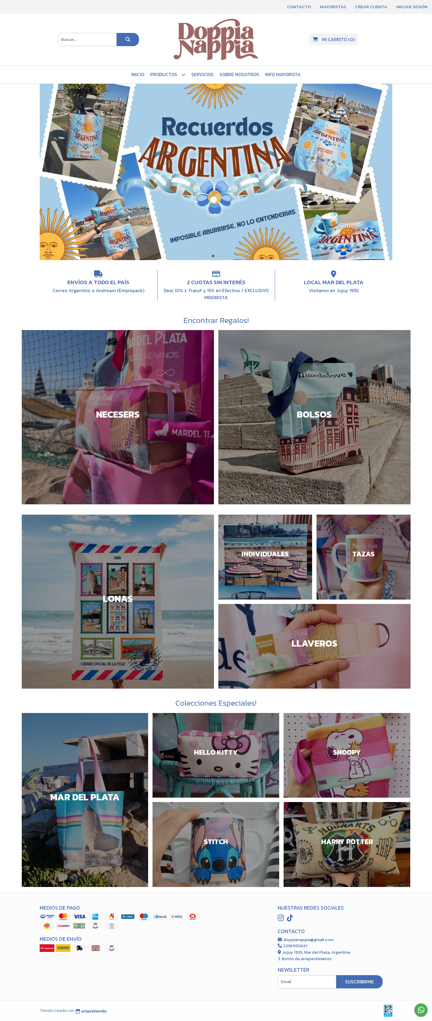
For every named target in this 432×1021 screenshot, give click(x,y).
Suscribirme (359, 981)
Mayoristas (333, 6)
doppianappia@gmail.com (308, 939)
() (338, 39)
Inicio (137, 74)
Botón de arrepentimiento (306, 958)
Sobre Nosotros (239, 74)
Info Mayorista (283, 74)
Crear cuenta (371, 6)
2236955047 (295, 946)
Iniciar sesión (412, 6)
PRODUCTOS (164, 74)
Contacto (299, 6)
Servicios (202, 74)
